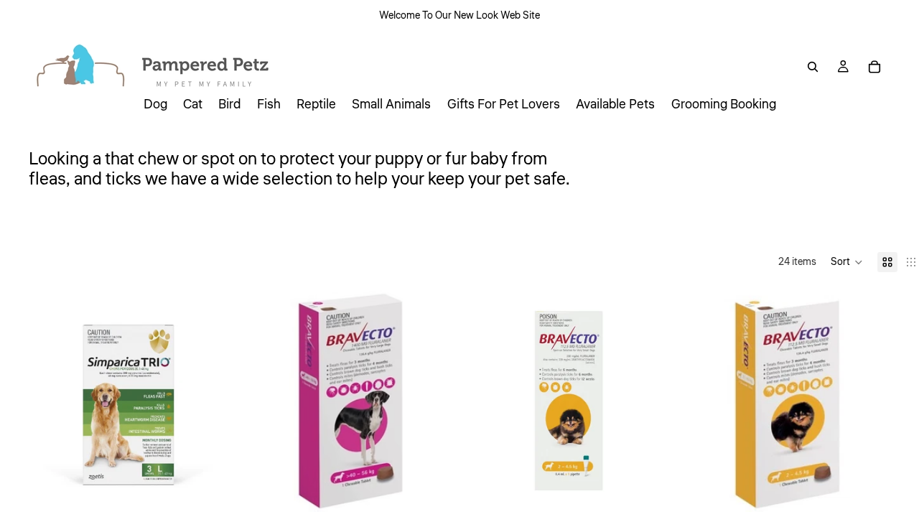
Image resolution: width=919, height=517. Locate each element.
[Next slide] (205, 400)
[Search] (813, 67)
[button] (847, 262)
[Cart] (874, 67)
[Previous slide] (59, 400)
